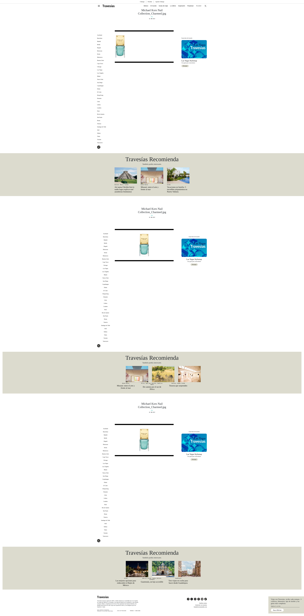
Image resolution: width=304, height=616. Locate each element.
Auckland (99, 35)
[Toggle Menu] (99, 6)
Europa (183, 383)
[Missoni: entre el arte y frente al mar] (152, 175)
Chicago (99, 66)
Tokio (98, 136)
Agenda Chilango (159, 1)
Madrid (99, 41)
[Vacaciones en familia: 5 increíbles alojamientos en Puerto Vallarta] (178, 175)
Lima (98, 101)
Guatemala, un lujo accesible (152, 582)
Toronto (99, 139)
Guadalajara (178, 578)
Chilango (142, 1)
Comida (154, 578)
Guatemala (151, 579)
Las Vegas (99, 70)
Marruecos (99, 57)
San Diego (99, 82)
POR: (152, 16)
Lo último (173, 6)
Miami (98, 76)
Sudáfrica (159, 383)
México (146, 6)
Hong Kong (100, 95)
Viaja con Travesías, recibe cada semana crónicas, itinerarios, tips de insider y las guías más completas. (285, 601)
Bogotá (99, 47)
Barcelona (99, 38)
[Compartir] (98, 147)
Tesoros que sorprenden (178, 386)
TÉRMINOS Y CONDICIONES (135, 610)
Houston (99, 98)
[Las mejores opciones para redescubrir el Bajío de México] (126, 569)
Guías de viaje (163, 6)
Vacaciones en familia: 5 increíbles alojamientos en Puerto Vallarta (177, 189)
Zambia (152, 384)
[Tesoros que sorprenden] (178, 374)
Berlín (98, 44)
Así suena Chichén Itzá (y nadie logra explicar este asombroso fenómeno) (124, 189)
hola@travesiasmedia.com (200, 607)
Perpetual (190, 6)
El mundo (153, 6)
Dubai (98, 89)
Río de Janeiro (100, 114)
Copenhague (100, 85)
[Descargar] (194, 49)
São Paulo (99, 117)
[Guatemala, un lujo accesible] (152, 569)
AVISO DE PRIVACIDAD (121, 610)
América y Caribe (146, 578)
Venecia (99, 123)
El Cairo (99, 92)
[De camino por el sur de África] (152, 374)
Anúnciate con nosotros (201, 605)
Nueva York (100, 79)
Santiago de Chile (101, 127)
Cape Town (100, 63)
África (142, 383)
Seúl (98, 130)
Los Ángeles (100, 73)
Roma (98, 120)
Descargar (185, 66)
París (98, 111)
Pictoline (150, 1)
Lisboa (99, 104)
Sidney (99, 133)
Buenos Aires (100, 60)
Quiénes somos (203, 603)
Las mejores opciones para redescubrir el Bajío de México (126, 583)
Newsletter (198, 5)
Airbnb (168, 184)
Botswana (99, 51)
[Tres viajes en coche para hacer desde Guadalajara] (178, 569)
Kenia (98, 54)
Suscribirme (277, 610)
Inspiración (181, 6)
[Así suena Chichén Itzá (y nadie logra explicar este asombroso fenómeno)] (126, 175)
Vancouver (100, 142)
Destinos (117, 184)
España (178, 383)
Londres (99, 108)
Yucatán (126, 184)
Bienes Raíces (144, 184)
